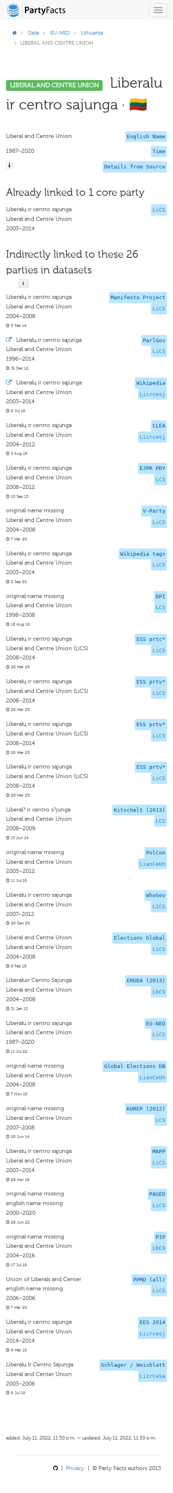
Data (33, 33)
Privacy (75, 1468)
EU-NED (60, 33)
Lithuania (92, 33)
